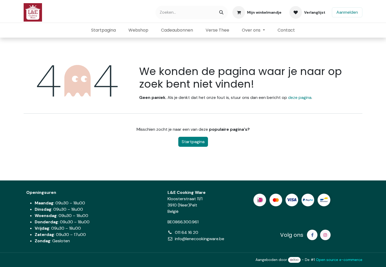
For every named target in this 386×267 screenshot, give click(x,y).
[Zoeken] (221, 12)
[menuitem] (103, 30)
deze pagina (299, 97)
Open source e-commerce (339, 259)
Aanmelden (347, 12)
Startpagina (193, 141)
